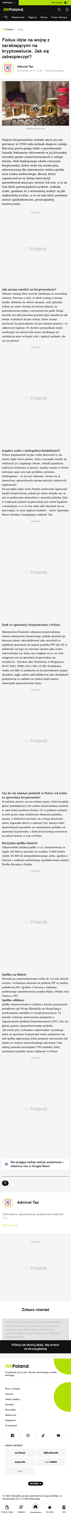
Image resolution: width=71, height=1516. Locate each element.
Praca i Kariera (59, 17)
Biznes (44, 17)
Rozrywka (10, 1409)
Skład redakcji (12, 1399)
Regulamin (10, 1420)
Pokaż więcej (10, 1225)
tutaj (27, 1336)
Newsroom (10, 1415)
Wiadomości (18, 17)
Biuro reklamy (12, 1388)
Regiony (32, 17)
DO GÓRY (34, 1483)
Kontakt (9, 1404)
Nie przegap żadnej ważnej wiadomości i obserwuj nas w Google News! (37, 1164)
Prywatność (11, 1425)
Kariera (9, 1394)
